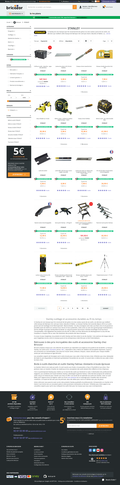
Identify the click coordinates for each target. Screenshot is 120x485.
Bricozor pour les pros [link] (13, 458)
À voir (9, 116)
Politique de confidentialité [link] (65, 481)
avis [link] (103, 461)
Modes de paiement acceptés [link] (15, 452)
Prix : (93, 1)
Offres (9, 65)
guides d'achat (98, 476)
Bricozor (15, 7)
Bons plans (35, 13)
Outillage (11, 35)
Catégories (10, 26)
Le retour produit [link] (39, 452)
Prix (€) (9, 91)
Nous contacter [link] (11, 454)
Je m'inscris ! (18, 174)
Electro (11, 42)
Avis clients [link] (64, 450)
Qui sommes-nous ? (12, 450)
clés (62, 349)
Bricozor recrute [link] (11, 456)
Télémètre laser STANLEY (15, 138)
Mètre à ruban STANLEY (14, 124)
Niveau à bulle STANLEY (14, 127)
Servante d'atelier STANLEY (15, 135)
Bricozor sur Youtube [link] (98, 450)
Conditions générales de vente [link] (69, 452)
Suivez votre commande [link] (41, 456)
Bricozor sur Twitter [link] (94, 450)
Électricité (11, 49)
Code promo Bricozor (12, 460)
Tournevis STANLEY (13, 142)
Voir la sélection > (82, 17)
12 (82, 308)
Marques (10, 105)
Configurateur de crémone (41, 465)
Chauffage (11, 45)
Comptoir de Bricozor (79, 476)
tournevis (53, 349)
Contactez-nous (20, 418)
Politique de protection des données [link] (71, 454)
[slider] (8, 101)
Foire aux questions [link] (39, 458)
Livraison (10, 54)
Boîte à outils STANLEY (14, 120)
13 (87, 308)
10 (77, 308)
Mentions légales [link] (66, 456)
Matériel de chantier (14, 38)
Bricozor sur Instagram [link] (101, 450)
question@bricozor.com (38, 431)
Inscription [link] (37, 460)
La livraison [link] (37, 450)
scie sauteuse (72, 377)
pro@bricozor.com (36, 438)
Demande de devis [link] (39, 463)
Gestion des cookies (66, 458)
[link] (108, 1)
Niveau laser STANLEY (14, 131)
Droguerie (11, 31)
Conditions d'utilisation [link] (80, 481)
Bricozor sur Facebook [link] (90, 450)
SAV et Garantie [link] (38, 454)
